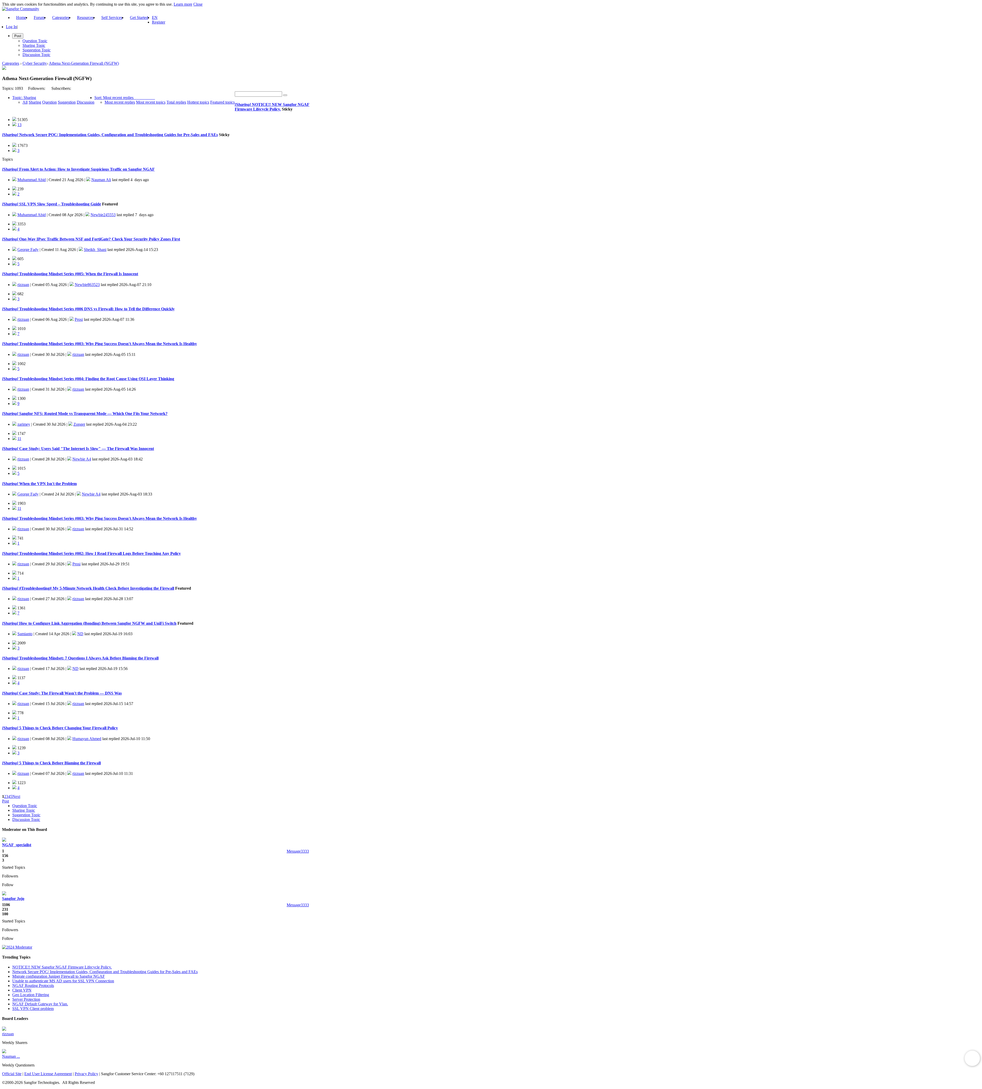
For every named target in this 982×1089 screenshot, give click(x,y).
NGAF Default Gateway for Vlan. (40, 1004)
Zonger (79, 424)
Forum (39, 17)
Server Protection (26, 999)
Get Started (139, 17)
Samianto (24, 634)
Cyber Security (35, 63)
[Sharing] (243, 104)
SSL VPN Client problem (33, 1008)
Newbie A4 (81, 459)
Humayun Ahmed (86, 738)
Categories (60, 17)
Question (49, 102)
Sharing (35, 102)
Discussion (85, 102)
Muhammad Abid (31, 180)
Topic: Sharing (24, 97)
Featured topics (222, 102)
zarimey (23, 424)
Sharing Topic (34, 45)
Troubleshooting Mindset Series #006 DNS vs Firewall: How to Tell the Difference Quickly (96, 309)
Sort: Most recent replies (113, 97)
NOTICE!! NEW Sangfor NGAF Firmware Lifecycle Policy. (272, 106)
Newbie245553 (103, 215)
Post (5, 801)
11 (19, 438)
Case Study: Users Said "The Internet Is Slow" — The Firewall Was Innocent (86, 448)
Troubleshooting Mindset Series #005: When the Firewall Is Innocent (78, 274)
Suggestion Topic (37, 50)
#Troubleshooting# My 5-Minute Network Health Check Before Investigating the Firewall (96, 588)
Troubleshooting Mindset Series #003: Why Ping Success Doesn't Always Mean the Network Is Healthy (107, 344)
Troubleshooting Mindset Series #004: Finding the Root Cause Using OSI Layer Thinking (96, 379)
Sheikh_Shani (95, 249)
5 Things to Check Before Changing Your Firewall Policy (68, 728)
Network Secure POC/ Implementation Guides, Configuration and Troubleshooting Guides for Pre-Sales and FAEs (118, 135)
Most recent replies (120, 102)
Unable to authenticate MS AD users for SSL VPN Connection (63, 981)
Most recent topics (150, 102)
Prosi (79, 319)
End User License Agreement (48, 1074)
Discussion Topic (36, 54)
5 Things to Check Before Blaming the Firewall (59, 763)
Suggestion (67, 102)
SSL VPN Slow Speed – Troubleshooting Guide (59, 204)
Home (21, 17)
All (25, 102)
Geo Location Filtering (30, 995)
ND (80, 634)
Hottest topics (198, 102)
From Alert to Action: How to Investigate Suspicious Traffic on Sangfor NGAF (86, 169)
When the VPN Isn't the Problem (47, 483)
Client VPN (21, 990)
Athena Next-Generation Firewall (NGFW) (84, 63)
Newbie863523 (87, 284)
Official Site (11, 1074)
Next (16, 796)
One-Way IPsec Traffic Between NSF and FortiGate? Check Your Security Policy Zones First (99, 239)
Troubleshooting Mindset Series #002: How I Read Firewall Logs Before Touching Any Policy (99, 553)
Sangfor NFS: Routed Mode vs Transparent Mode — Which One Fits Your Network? (93, 413)
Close (198, 4)
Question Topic (35, 41)
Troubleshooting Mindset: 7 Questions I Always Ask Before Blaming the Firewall (88, 658)
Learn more (183, 4)
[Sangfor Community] (20, 9)
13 (19, 125)
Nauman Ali (101, 180)
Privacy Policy (86, 1074)
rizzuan (23, 284)
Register (158, 22)
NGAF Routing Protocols (33, 985)
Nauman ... (11, 1056)
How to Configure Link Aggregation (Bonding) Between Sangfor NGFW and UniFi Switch (97, 623)
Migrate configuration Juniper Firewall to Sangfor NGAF (58, 976)
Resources (85, 17)
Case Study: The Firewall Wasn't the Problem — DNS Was (70, 693)
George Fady (28, 249)
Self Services (111, 17)
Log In (11, 27)
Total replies (176, 102)
